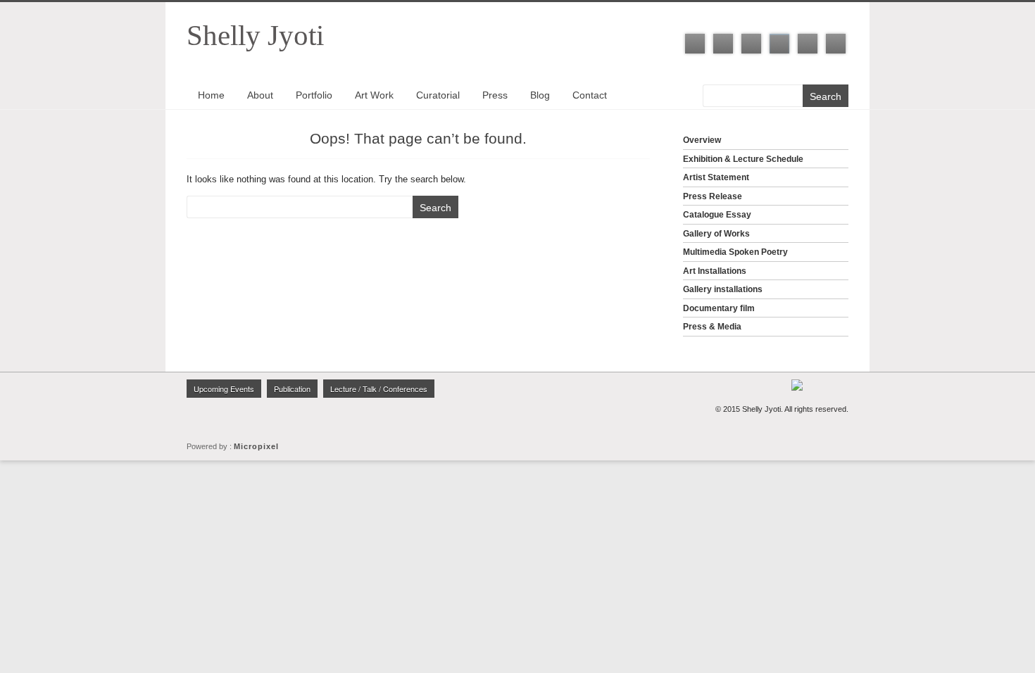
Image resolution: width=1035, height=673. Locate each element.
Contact (589, 95)
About (260, 95)
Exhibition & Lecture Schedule (743, 159)
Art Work (374, 95)
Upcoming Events (224, 388)
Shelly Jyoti (255, 35)
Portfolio (314, 95)
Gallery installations (723, 289)
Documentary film (719, 308)
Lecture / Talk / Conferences (378, 388)
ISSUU (836, 44)
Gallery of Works (716, 234)
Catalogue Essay (717, 215)
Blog (540, 95)
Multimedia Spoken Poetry (735, 252)
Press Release (712, 196)
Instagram (779, 44)
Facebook (695, 44)
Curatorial (438, 95)
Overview (702, 140)
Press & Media (712, 327)
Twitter (723, 44)
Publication (292, 388)
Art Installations (714, 271)
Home (211, 95)
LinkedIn (751, 44)
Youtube (807, 44)
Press (495, 95)
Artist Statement (716, 177)
